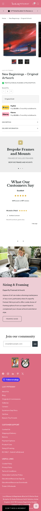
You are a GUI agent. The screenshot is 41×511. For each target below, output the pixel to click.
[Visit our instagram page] (7, 373)
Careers (5, 407)
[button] (15, 508)
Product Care (7, 444)
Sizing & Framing (8, 448)
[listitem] (20, 11)
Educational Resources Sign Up (13, 479)
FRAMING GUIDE (12, 319)
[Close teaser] (29, 504)
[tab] (18, 168)
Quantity (5, 88)
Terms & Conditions (9, 471)
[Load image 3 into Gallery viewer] (27, 61)
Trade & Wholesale (9, 486)
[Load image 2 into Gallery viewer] (20, 61)
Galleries (5, 403)
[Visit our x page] (22, 373)
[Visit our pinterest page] (17, 373)
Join (35, 344)
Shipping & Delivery (9, 433)
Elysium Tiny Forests (9, 418)
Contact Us (6, 429)
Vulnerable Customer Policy (12, 475)
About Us (5, 392)
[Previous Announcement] (3, 11)
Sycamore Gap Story (9, 410)
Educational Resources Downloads (14, 482)
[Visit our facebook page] (3, 373)
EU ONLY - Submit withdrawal (13, 452)
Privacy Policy (7, 467)
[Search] (38, 4)
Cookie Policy (7, 464)
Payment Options (8, 441)
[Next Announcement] (37, 11)
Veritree (5, 414)
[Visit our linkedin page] (12, 373)
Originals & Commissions (11, 399)
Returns (5, 437)
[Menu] (3, 4)
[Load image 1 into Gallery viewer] (14, 61)
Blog (3, 395)
